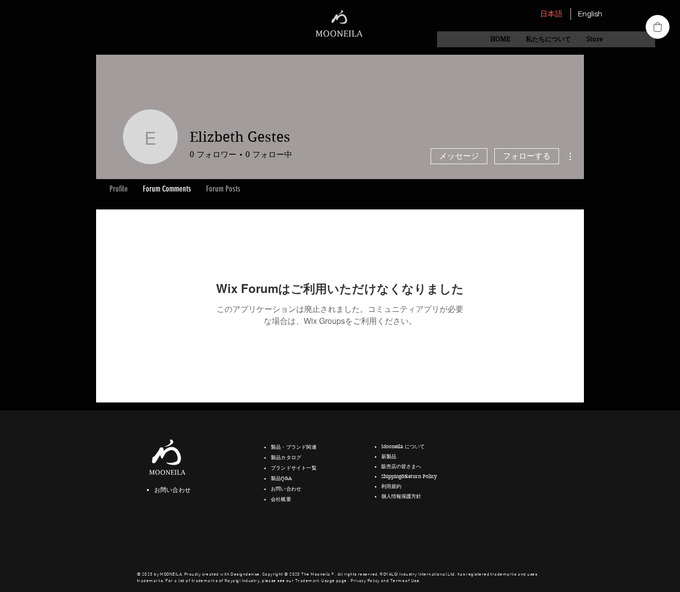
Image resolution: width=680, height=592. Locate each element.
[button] (548, 39)
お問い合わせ (172, 489)
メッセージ (459, 156)
